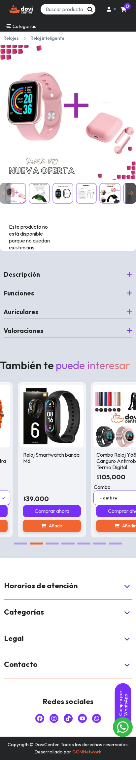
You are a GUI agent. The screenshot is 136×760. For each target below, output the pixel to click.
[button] (110, 9)
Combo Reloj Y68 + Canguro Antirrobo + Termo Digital (110, 460)
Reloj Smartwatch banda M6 (42, 457)
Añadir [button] (46, 526)
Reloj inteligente (47, 38)
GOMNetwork (86, 752)
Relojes (11, 38)
